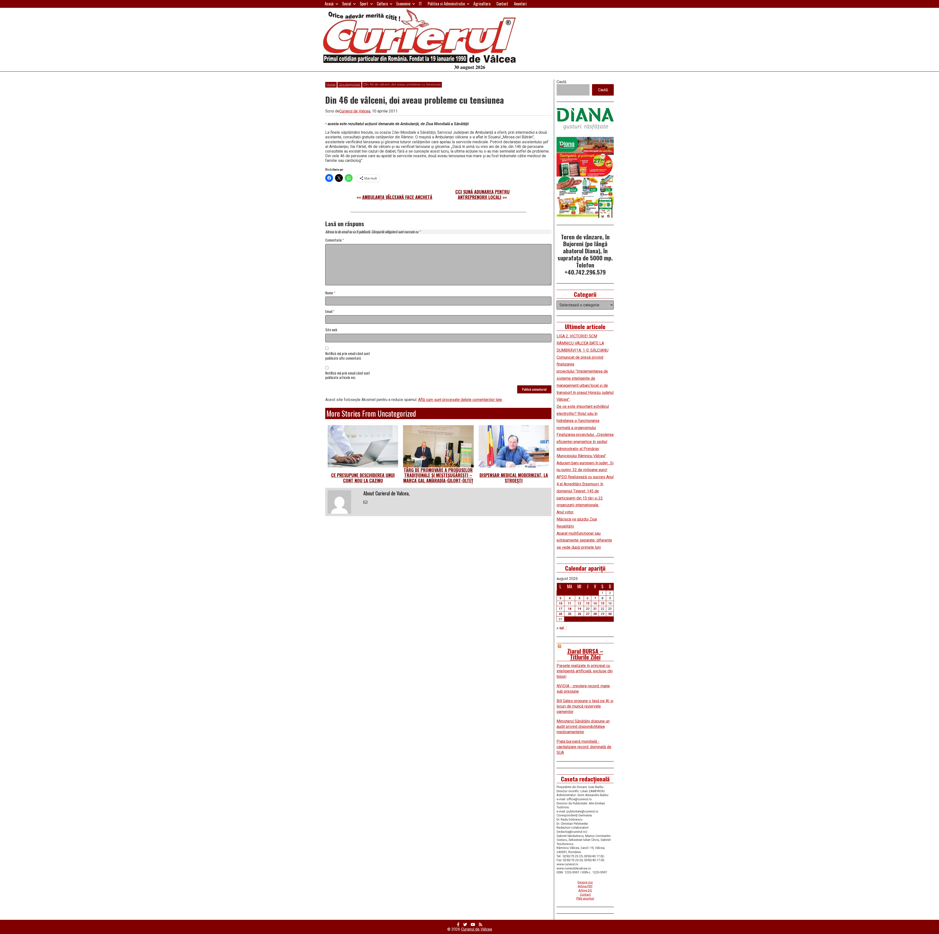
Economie (403, 4)
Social (346, 4)
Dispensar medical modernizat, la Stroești (514, 478)
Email (330, 311)
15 (602, 603)
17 (560, 609)
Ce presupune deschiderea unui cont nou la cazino (363, 478)
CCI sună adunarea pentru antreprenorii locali (482, 194)
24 (560, 614)
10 (560, 603)
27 (587, 614)
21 (595, 609)
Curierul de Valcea (354, 111)
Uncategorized (349, 84)
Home (330, 84)
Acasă (329, 4)
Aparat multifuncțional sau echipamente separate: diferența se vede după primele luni (584, 540)
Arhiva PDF (585, 886)
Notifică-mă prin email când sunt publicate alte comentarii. (347, 356)
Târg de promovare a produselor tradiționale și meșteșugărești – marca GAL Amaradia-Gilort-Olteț (438, 475)
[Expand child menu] (336, 3)
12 (579, 603)
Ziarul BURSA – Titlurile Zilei (585, 653)
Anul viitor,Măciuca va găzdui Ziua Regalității (577, 519)
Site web (331, 330)
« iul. (561, 628)
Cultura (382, 4)
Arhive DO (585, 890)
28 (595, 614)
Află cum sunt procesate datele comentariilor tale (460, 399)
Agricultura (482, 4)
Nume (330, 293)
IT (420, 4)
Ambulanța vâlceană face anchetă (397, 197)
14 (595, 603)
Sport (364, 4)
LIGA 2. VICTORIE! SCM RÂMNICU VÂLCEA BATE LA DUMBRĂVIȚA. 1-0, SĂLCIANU (582, 343)
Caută (561, 81)
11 (569, 603)
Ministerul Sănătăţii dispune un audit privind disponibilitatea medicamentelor (583, 726)
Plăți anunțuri (585, 898)
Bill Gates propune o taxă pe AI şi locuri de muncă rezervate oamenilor (585, 706)
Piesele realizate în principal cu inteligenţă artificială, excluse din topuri (585, 671)
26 (579, 614)
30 (610, 614)
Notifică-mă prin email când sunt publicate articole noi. (347, 375)
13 (587, 603)
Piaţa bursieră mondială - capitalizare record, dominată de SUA (584, 747)
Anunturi (520, 4)
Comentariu (334, 240)
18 (569, 609)
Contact (502, 4)
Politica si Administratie (446, 4)
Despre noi (585, 882)
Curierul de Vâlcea (476, 929)
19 (579, 609)
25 (569, 614)
